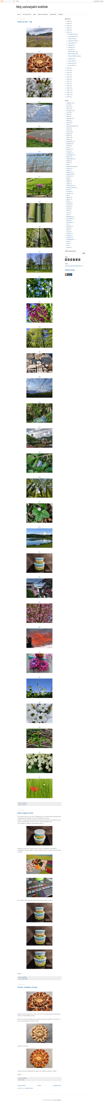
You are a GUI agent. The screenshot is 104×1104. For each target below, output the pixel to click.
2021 (68, 32)
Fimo (67, 108)
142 (39, 552)
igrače (68, 133)
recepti (68, 208)
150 (39, 752)
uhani (67, 210)
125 (39, 126)
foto (23, 804)
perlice (68, 137)
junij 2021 (70, 47)
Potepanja (60, 14)
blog (67, 178)
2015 (68, 79)
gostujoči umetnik (70, 187)
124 (39, 101)
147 (39, 677)
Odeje (34, 14)
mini (67, 147)
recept (30, 1019)
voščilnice (68, 103)
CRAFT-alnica (70, 185)
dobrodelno (69, 141)
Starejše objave (57, 1085)
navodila (68, 153)
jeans (67, 189)
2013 (68, 83)
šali (67, 164)
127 (39, 176)
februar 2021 (71, 63)
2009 (68, 92)
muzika (68, 231)
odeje (67, 116)
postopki (68, 143)
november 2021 (72, 36)
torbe (67, 243)
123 (39, 76)
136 (39, 402)
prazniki (68, 131)
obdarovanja (69, 158)
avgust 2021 (71, 43)
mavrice (68, 205)
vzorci (67, 212)
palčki (67, 135)
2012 (68, 85)
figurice (68, 199)
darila (67, 128)
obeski (68, 181)
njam (23, 1079)
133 (39, 327)
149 (39, 727)
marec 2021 (71, 61)
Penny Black (69, 218)
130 (39, 251)
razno (67, 151)
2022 (68, 30)
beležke (68, 197)
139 (39, 477)
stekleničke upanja (71, 166)
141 (39, 527)
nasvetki (68, 191)
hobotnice (69, 176)
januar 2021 (71, 65)
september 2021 (72, 40)
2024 (68, 25)
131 (39, 276)
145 (39, 627)
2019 (68, 70)
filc (67, 224)
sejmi (67, 241)
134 (39, 352)
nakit (67, 114)
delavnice (68, 172)
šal (67, 245)
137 (39, 427)
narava (68, 122)
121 (39, 26)
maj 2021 (70, 49)
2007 (68, 96)
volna (67, 106)
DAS (67, 214)
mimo (67, 229)
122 (39, 51)
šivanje (68, 247)
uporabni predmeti (71, 126)
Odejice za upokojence (43, 14)
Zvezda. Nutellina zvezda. (27, 987)
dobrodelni (69, 222)
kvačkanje (69, 110)
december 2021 (72, 34)
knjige (67, 180)
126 (39, 151)
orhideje (68, 235)
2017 (68, 74)
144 (39, 602)
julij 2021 (70, 45)
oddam (68, 183)
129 (39, 226)
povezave (68, 237)
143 (39, 577)
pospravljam (69, 154)
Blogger (59, 1100)
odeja (67, 160)
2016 (68, 77)
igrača (68, 228)
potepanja (69, 118)
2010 (68, 90)
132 (39, 302)
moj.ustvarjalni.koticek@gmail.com (74, 265)
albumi (68, 162)
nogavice (68, 233)
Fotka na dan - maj (24, 22)
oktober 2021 (71, 38)
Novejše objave (22, 1085)
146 (39, 652)
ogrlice (68, 170)
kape (67, 201)
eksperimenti (69, 174)
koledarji (68, 203)
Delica (68, 156)
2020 (68, 68)
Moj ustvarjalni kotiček (32, 7)
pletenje (68, 149)
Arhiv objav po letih (27, 14)
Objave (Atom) (29, 1088)
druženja (68, 168)
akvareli (68, 220)
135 (39, 377)
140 (39, 502)
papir (23, 979)
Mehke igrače (53, 14)
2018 (68, 72)
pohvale (68, 206)
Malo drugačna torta (25, 813)
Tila (67, 195)
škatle (26, 979)
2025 (68, 23)
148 (39, 702)
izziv (25, 804)
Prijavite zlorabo (70, 270)
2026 (68, 21)
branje (68, 145)
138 (39, 452)
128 (39, 201)
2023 (68, 28)
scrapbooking (69, 239)
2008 (68, 94)
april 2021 (71, 58)
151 (39, 777)
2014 (68, 81)
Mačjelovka (69, 216)
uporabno (68, 193)
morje (67, 130)
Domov (18, 14)
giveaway (68, 226)
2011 (68, 88)
